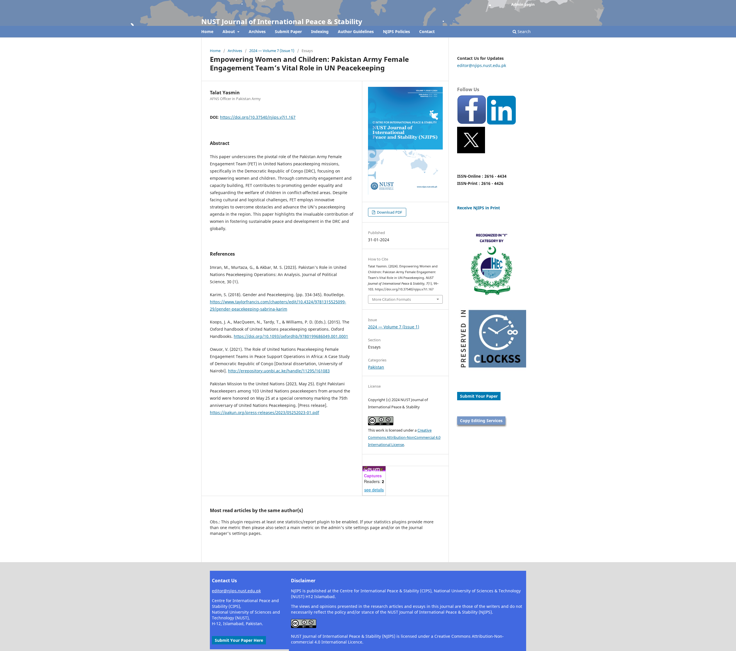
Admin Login (523, 4)
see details (374, 490)
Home (207, 31)
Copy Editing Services (481, 420)
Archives (257, 31)
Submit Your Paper (479, 396)
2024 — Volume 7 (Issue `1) (271, 50)
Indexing (320, 31)
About (229, 31)
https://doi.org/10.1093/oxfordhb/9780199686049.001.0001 (291, 336)
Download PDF (389, 212)
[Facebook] (471, 123)
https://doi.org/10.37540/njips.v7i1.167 (258, 117)
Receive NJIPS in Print (478, 207)
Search (523, 31)
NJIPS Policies (396, 31)
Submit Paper (288, 31)
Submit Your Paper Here (239, 640)
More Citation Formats (391, 299)
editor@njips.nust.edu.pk (481, 65)
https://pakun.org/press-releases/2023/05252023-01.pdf (264, 412)
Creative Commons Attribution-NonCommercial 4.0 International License (404, 437)
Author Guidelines (356, 31)
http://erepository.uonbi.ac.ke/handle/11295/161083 (279, 371)
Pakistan (376, 367)
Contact (427, 31)
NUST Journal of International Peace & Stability (281, 21)
